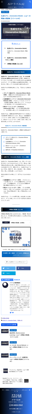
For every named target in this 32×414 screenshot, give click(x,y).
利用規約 (7, 390)
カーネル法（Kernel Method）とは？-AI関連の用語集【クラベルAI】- (19, 347)
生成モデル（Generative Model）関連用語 (17, 51)
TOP (3, 390)
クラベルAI (16, 400)
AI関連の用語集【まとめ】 (15, 64)
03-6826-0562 (17, 405)
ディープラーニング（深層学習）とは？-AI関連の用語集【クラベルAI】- (19, 359)
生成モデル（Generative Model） (17, 48)
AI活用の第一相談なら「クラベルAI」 (16, 401)
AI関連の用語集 (5, 318)
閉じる (18, 43)
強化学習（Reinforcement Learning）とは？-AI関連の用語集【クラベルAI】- (19, 335)
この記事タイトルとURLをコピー (17, 262)
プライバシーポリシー (15, 390)
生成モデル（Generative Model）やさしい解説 (16, 59)
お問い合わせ (24, 390)
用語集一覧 (19, 320)
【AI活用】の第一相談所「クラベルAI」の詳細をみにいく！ (16, 254)
